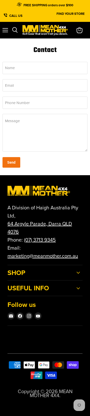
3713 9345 (44, 240)
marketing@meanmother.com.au (43, 256)
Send (11, 162)
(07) (28, 240)
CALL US (16, 15)
